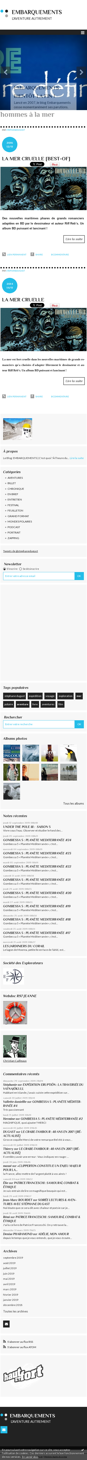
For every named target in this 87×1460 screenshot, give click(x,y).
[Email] (6, 1324)
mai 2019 (8, 1278)
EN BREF (13, 494)
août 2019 (9, 1263)
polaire (8, 704)
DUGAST (9, 1132)
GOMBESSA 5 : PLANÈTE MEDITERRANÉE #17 (36, 933)
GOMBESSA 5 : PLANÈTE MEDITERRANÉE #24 (37, 840)
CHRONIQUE (16, 488)
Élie (5, 1183)
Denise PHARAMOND (17, 1234)
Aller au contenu (12, 3)
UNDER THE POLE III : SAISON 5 (27, 827)
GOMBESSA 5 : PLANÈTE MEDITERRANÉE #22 (37, 866)
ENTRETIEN (15, 499)
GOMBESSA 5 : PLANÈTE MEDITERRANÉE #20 (38, 893)
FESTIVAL (13, 505)
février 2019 (10, 1294)
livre (35, 704)
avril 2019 (9, 1284)
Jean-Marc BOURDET (17, 1200)
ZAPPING (13, 538)
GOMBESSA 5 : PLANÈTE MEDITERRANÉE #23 (37, 853)
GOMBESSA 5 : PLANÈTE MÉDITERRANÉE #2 (52, 1119)
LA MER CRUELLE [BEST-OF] (36, 158)
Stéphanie (10, 1084)
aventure (22, 704)
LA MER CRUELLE (23, 299)
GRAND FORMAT (18, 516)
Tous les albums (73, 803)
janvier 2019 (10, 1299)
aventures (48, 704)
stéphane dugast (14, 696)
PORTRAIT (14, 532)
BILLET (12, 483)
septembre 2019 (13, 1257)
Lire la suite (74, 239)
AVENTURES (15, 477)
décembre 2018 (12, 1305)
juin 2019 (8, 1273)
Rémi (6, 1217)
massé (7, 1166)
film (60, 704)
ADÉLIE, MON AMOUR (53, 1234)
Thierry (8, 1149)
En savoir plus (30, 1456)
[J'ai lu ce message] (82, 1449)
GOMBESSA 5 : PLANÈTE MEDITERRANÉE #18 (36, 919)
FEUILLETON (15, 510)
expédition (35, 696)
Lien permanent (16, 254)
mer (79, 696)
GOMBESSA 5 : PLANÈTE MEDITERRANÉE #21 (36, 879)
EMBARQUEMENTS (37, 12)
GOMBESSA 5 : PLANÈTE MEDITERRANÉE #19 (37, 906)
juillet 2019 (10, 1268)
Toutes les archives (15, 1311)
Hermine (9, 1119)
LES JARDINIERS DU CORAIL (24, 946)
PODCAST (14, 527)
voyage (50, 696)
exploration (65, 696)
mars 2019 (9, 1289)
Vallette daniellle (15, 1101)
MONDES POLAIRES (20, 521)
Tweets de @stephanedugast (20, 551)
